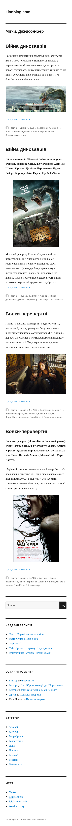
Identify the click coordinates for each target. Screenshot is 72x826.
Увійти (13, 792)
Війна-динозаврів (14, 131)
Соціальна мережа (30, 694)
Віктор (13, 685)
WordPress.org (16, 806)
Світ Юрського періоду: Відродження (30, 648)
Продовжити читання (18, 119)
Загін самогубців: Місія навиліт (39, 689)
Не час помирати (36, 699)
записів (16, 796)
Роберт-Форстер (46, 131)
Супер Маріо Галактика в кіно (26, 634)
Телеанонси (15, 764)
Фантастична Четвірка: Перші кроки (30, 652)
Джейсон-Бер (30, 131)
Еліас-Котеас (44, 413)
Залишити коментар (16, 135)
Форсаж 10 (15, 643)
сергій (12, 694)
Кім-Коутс (50, 581)
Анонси (43, 295)
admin (14, 127)
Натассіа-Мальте (20, 417)
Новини (13, 750)
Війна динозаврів (26, 45)
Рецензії (55, 127)
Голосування (43, 127)
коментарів (18, 801)
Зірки (12, 745)
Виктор (13, 680)
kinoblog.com (18, 11)
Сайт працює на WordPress (33, 819)
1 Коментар (34, 585)
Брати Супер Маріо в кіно (24, 638)
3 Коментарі (57, 299)
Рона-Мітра (35, 417)
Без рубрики (16, 736)
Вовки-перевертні (26, 313)
